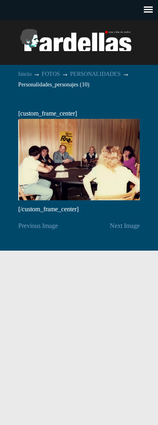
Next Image (125, 225)
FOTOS (51, 74)
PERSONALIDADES (95, 74)
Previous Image (38, 225)
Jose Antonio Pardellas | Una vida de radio (79, 39)
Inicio (25, 74)
